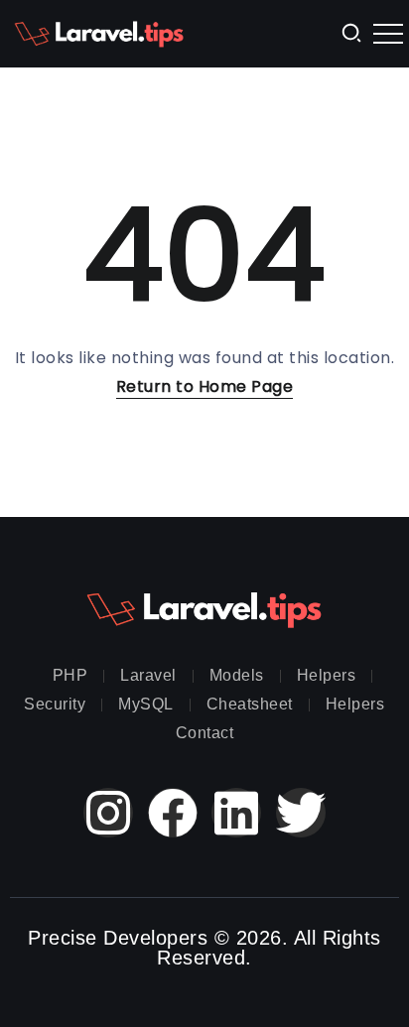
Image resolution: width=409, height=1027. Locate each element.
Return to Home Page (205, 386)
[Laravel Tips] (99, 32)
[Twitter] (301, 812)
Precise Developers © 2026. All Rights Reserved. (204, 947)
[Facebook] (173, 812)
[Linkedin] (236, 812)
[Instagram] (108, 812)
